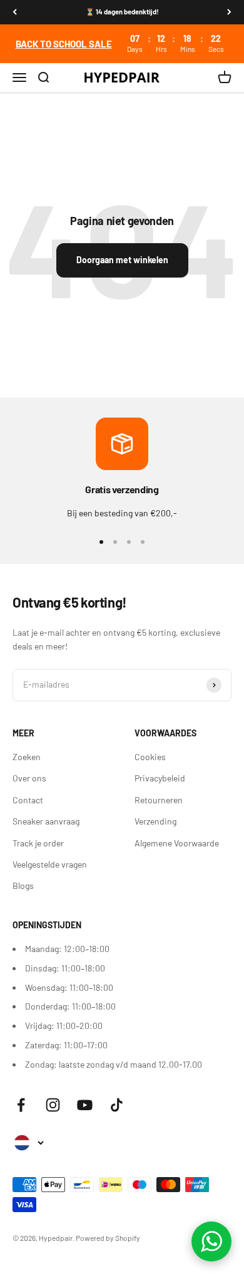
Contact (28, 800)
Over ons (29, 778)
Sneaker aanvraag (46, 821)
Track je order (38, 843)
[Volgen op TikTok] (116, 1104)
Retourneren (159, 800)
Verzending (155, 821)
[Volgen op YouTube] (84, 1104)
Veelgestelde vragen (50, 864)
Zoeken (27, 756)
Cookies (150, 756)
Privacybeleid (160, 778)
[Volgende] (229, 12)
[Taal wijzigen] (28, 1142)
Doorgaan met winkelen (122, 259)
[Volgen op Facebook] (21, 1104)
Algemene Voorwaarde (177, 843)
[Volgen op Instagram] (52, 1104)
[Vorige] (15, 12)
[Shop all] (122, 43)
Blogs (23, 885)
